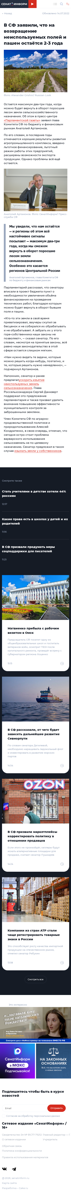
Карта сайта (9, 1183)
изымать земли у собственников (37, 451)
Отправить (56, 1108)
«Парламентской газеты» (22, 120)
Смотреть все (36, 979)
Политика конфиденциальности (22, 1150)
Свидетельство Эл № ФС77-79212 (22, 1134)
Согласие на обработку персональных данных (33, 1116)
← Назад (7, 13)
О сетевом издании (14, 1139)
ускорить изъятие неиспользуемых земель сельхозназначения (24, 384)
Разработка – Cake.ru (15, 1188)
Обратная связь (12, 1145)
